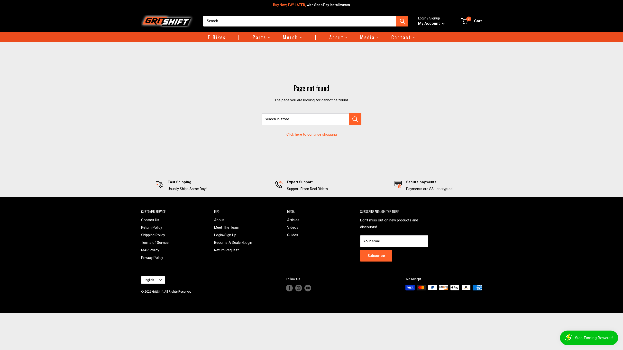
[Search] (402, 21)
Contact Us (150, 220)
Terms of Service (155, 242)
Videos (292, 227)
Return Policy (151, 227)
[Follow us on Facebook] (289, 288)
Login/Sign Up (225, 235)
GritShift (158, 291)
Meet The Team (226, 227)
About (219, 220)
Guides (292, 235)
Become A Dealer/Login (233, 242)
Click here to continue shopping (311, 134)
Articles (293, 220)
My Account (429, 23)
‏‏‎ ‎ (141, 297)
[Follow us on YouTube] (307, 288)
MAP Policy (150, 250)
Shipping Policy (153, 235)
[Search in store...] (355, 119)
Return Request (226, 250)
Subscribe (376, 256)
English (149, 280)
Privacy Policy (152, 257)
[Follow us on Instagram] (298, 288)
